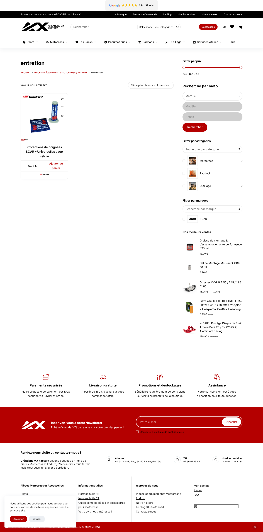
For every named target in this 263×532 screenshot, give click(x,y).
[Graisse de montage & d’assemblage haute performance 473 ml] (189, 247)
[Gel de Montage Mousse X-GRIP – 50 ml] (189, 268)
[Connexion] (224, 27)
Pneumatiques (117, 42)
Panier (198, 490)
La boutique (120, 14)
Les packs (85, 42)
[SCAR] (44, 174)
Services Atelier (207, 42)
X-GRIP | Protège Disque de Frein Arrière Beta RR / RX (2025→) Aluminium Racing (221, 327)
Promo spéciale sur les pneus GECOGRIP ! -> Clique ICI (51, 14)
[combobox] (104, 27)
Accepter (18, 519)
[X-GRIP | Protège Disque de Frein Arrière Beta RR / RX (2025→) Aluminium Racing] (189, 330)
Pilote (30, 42)
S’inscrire (232, 422)
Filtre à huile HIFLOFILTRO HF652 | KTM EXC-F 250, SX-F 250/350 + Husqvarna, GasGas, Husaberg (221, 305)
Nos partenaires (187, 14)
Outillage (175, 42)
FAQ (196, 494)
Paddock (148, 42)
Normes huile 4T (89, 493)
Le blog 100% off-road (150, 507)
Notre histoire (210, 14)
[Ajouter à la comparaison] (62, 107)
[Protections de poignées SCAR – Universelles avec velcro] (44, 117)
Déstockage (208, 26)
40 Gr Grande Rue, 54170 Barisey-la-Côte (138, 461)
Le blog (167, 14)
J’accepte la (162, 432)
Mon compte (202, 485)
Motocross (57, 42)
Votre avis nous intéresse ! (95, 511)
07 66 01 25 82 (191, 461)
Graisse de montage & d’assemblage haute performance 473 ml (221, 244)
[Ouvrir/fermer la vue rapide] (62, 116)
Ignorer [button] (255, 527)
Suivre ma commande (145, 14)
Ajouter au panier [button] (56, 166)
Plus (232, 42)
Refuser (37, 519)
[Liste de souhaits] (232, 27)
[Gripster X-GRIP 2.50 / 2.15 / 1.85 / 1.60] (189, 287)
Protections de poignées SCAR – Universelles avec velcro (44, 151)
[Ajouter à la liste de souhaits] (62, 99)
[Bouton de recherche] (177, 27)
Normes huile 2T (88, 498)
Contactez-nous (233, 14)
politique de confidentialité (169, 432)
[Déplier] (241, 161)
